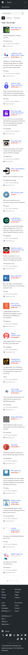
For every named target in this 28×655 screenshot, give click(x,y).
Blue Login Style (16, 276)
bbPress (5, 621)
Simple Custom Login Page (16, 501)
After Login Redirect (17, 169)
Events (17, 605)
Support (4, 605)
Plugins (17, 595)
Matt (4, 619)
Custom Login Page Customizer (16, 84)
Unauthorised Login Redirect (16, 360)
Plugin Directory (6, 7)
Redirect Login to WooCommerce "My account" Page (17, 249)
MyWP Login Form (17, 554)
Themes (17, 592)
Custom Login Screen (15, 529)
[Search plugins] (22, 13)
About (3, 589)
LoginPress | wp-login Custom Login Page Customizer (17, 54)
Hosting (4, 595)
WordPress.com (7, 616)
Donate (18, 608)
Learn (3, 602)
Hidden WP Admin (17, 417)
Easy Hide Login (16, 141)
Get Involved (18, 602)
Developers (5, 608)
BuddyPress (6, 624)
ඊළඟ (19, 580)
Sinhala (7, 631)
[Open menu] (25, 2)
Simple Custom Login (15, 334)
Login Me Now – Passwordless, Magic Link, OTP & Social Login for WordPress (17, 219)
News (3, 592)
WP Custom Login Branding (16, 304)
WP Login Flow (16, 470)
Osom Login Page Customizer (16, 390)
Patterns (17, 597)
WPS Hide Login (16, 27)
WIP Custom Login (17, 192)
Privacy (4, 597)
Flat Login (14, 445)
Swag (17, 611)
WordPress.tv (6, 611)
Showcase (18, 589)
